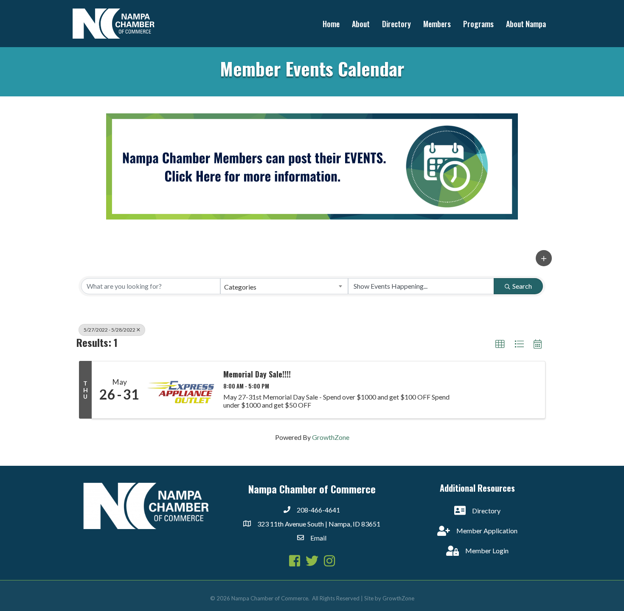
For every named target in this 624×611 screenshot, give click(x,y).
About (361, 23)
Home (331, 23)
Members (437, 23)
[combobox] (284, 286)
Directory (396, 23)
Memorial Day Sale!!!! (257, 374)
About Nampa (526, 23)
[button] (544, 258)
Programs (478, 23)
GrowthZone (330, 437)
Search (522, 286)
